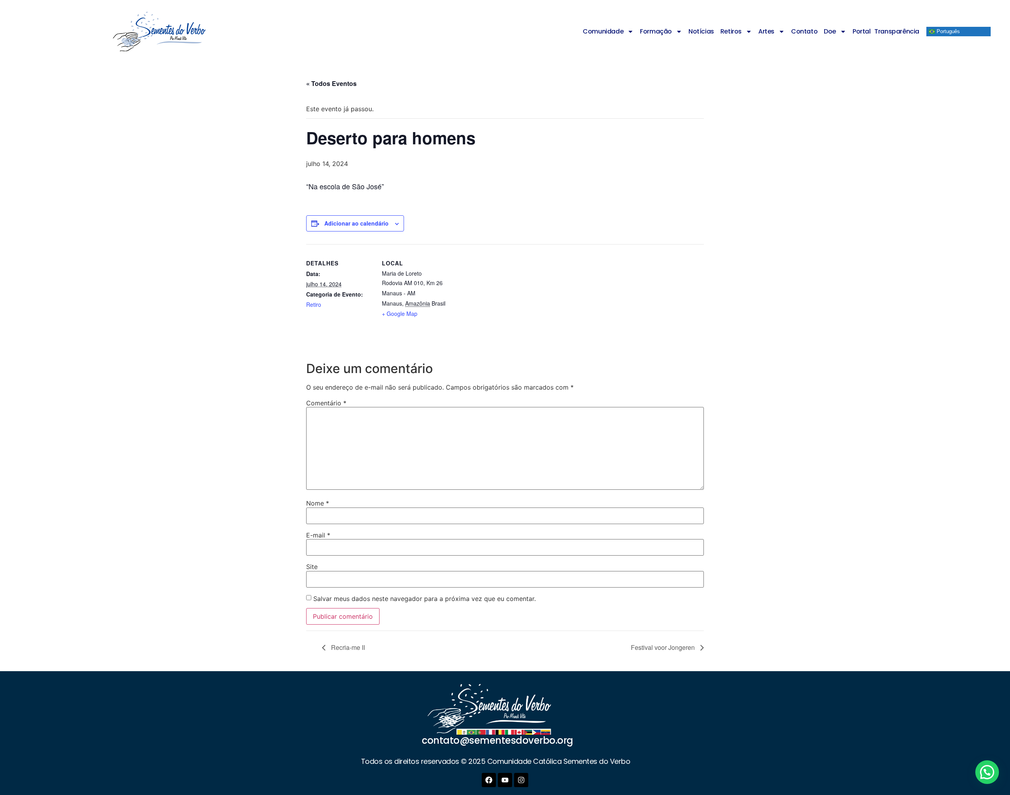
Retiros (731, 31)
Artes (766, 31)
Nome (317, 503)
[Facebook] (489, 780)
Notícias (701, 31)
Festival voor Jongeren (663, 647)
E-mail (318, 535)
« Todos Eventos (331, 83)
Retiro (313, 304)
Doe (830, 31)
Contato (804, 31)
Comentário (326, 403)
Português (947, 31)
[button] (987, 772)
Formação (656, 31)
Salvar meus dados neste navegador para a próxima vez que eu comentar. (424, 598)
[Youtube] (505, 780)
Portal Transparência (886, 31)
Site (312, 567)
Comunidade (603, 31)
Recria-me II (347, 647)
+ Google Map (399, 313)
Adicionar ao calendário (356, 223)
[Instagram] (521, 780)
